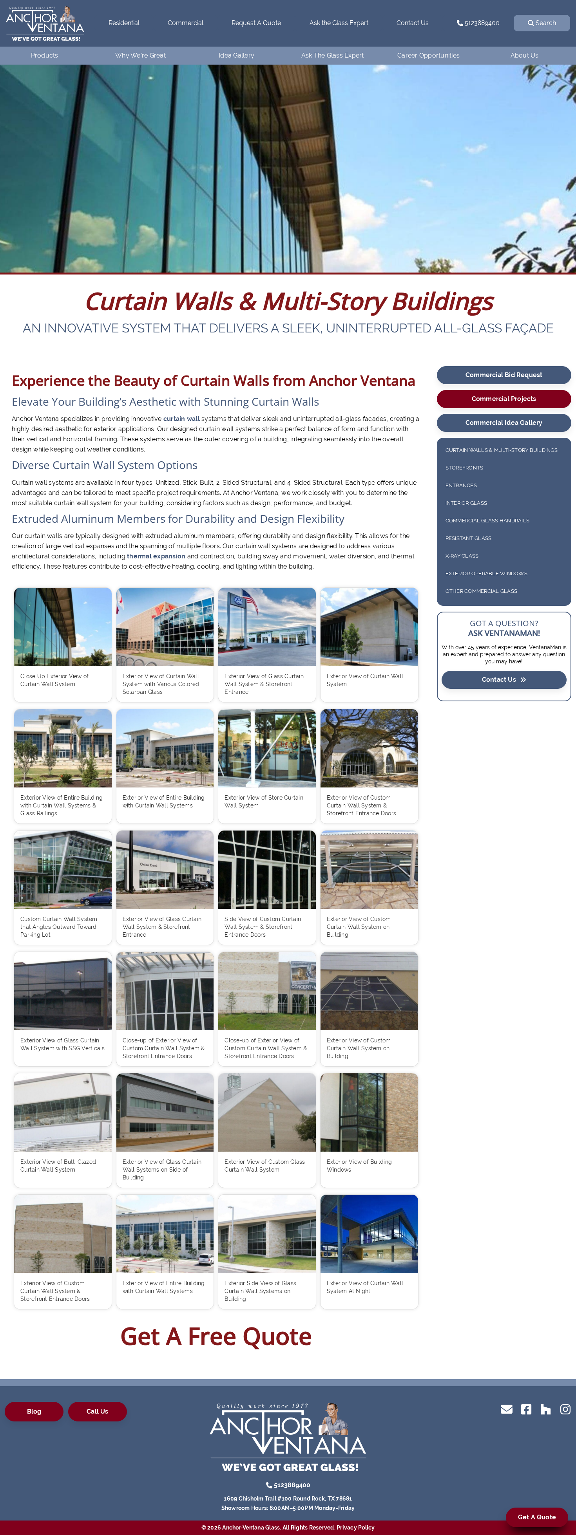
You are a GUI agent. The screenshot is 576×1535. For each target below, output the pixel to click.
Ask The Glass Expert (332, 55)
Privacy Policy (356, 1527)
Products (44, 55)
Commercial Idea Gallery (504, 422)
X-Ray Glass (462, 556)
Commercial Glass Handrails (488, 521)
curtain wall (181, 419)
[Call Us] (269, 1484)
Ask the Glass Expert (339, 23)
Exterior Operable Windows (486, 573)
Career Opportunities (428, 55)
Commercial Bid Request (504, 375)
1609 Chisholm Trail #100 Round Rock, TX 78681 (288, 1498)
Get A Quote (537, 1517)
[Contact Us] (507, 1409)
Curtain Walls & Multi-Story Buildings (502, 450)
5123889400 (481, 23)
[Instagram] (565, 1409)
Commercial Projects (504, 399)
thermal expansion (156, 556)
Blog (34, 1411)
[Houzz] (546, 1409)
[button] (43, 168)
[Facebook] (526, 1409)
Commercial (185, 23)
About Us (525, 55)
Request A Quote (256, 23)
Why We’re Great (140, 55)
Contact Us (413, 23)
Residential (124, 23)
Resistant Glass (469, 538)
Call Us (97, 1411)
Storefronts (465, 468)
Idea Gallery (236, 55)
